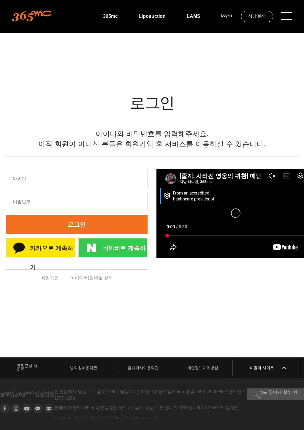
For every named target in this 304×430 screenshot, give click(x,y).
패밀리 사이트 (262, 368)
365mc (110, 16)
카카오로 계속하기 (51, 251)
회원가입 (50, 277)
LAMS (193, 16)
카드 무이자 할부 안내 (277, 394)
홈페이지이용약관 (143, 368)
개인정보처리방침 (202, 368)
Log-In (226, 15)
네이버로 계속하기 (124, 251)
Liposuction (152, 16)
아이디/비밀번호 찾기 (91, 277)
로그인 (77, 224)
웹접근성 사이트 (27, 367)
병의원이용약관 (83, 368)
